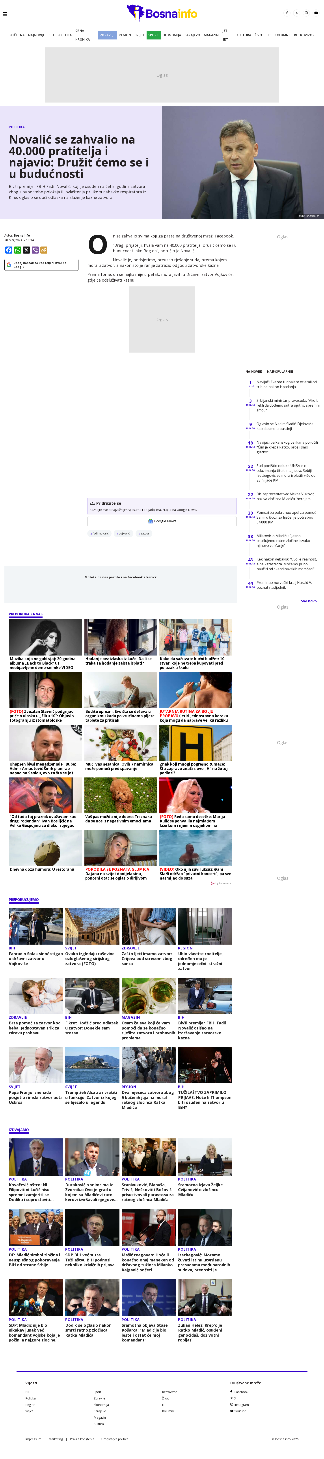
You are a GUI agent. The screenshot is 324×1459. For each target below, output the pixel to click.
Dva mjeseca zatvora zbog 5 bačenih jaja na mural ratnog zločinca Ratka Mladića (148, 1100)
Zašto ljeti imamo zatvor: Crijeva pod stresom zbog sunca (147, 958)
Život (259, 35)
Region (125, 35)
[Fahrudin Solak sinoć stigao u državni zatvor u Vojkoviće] (36, 926)
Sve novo (309, 601)
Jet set (225, 34)
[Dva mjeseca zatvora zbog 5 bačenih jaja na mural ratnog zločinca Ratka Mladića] (149, 1065)
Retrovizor (304, 35)
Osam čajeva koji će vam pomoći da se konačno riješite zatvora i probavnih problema (148, 1030)
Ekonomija (171, 35)
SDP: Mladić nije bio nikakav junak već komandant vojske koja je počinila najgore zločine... (34, 1333)
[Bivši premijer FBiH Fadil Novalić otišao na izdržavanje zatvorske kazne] (205, 996)
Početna (17, 35)
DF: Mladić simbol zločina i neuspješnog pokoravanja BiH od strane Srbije (34, 1259)
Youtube (240, 1411)
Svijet (140, 35)
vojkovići (124, 533)
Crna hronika (82, 34)
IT (269, 35)
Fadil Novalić (100, 533)
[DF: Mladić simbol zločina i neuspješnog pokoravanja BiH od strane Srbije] (36, 1227)
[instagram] (306, 13)
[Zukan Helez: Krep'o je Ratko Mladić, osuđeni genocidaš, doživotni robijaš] (205, 1297)
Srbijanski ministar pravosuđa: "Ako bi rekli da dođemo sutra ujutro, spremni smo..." (288, 405)
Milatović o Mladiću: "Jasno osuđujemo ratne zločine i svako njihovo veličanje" (283, 540)
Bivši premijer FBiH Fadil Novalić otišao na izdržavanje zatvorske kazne (202, 1030)
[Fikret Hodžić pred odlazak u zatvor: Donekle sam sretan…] (92, 996)
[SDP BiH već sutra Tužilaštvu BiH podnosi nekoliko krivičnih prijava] (92, 1227)
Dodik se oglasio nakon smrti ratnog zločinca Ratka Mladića (88, 1330)
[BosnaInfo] (162, 13)
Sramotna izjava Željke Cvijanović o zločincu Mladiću (200, 1189)
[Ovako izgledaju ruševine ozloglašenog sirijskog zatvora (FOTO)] (92, 926)
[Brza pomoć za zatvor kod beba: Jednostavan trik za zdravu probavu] (36, 996)
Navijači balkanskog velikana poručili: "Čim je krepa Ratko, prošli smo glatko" (287, 447)
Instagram (241, 1405)
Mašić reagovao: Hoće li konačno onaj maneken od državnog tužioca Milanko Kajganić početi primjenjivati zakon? (148, 1262)
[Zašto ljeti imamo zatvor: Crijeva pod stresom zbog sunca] (149, 926)
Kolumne (282, 35)
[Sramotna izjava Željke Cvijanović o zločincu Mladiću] (205, 1157)
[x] (296, 13)
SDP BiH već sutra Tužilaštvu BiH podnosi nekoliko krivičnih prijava (90, 1259)
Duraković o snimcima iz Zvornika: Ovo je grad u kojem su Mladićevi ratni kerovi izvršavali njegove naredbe (89, 1192)
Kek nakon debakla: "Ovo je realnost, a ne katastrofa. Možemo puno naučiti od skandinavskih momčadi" (287, 564)
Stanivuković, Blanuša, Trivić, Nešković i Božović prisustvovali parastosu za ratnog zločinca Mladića (148, 1192)
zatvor (145, 533)
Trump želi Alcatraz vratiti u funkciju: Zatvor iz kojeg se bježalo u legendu (91, 1097)
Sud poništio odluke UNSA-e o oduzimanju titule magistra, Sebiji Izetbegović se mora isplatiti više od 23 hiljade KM (286, 473)
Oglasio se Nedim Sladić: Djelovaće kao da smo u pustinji (285, 426)
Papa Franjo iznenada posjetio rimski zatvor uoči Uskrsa (35, 1097)
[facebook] (286, 13)
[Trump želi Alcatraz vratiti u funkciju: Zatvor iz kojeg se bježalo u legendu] (92, 1065)
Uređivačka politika (114, 1439)
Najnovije (36, 35)
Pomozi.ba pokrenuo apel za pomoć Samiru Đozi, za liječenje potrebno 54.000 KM (286, 517)
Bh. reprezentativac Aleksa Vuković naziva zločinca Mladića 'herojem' (285, 496)
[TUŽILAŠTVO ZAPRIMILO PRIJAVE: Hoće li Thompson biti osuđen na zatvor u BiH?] (205, 1065)
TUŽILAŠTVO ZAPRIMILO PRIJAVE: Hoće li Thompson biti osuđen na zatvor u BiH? (204, 1100)
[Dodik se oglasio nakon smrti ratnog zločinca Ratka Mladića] (92, 1297)
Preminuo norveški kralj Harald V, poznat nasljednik (284, 585)
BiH (51, 35)
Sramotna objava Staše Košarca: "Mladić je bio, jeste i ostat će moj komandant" (145, 1333)
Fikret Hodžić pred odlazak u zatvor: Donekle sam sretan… (91, 1027)
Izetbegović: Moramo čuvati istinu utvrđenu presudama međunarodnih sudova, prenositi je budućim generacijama (204, 1262)
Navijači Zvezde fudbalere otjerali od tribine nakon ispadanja (287, 384)
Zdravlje (107, 35)
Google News (165, 521)
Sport (153, 35)
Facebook (241, 1392)
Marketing (55, 1439)
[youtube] (316, 13)
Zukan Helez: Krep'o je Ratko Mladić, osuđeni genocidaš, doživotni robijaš (200, 1333)
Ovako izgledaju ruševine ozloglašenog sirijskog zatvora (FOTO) (90, 958)
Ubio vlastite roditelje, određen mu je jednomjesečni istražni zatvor (200, 961)
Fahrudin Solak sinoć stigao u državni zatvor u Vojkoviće (36, 958)
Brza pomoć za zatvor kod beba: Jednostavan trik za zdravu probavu (35, 1027)
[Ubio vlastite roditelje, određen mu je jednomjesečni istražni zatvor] (205, 926)
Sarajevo (192, 35)
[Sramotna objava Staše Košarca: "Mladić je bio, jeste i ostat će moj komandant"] (149, 1297)
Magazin (211, 35)
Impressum (33, 1439)
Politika (65, 35)
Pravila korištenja (82, 1439)
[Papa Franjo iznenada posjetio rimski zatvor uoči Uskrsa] (36, 1065)
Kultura (243, 35)
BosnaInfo (22, 235)
